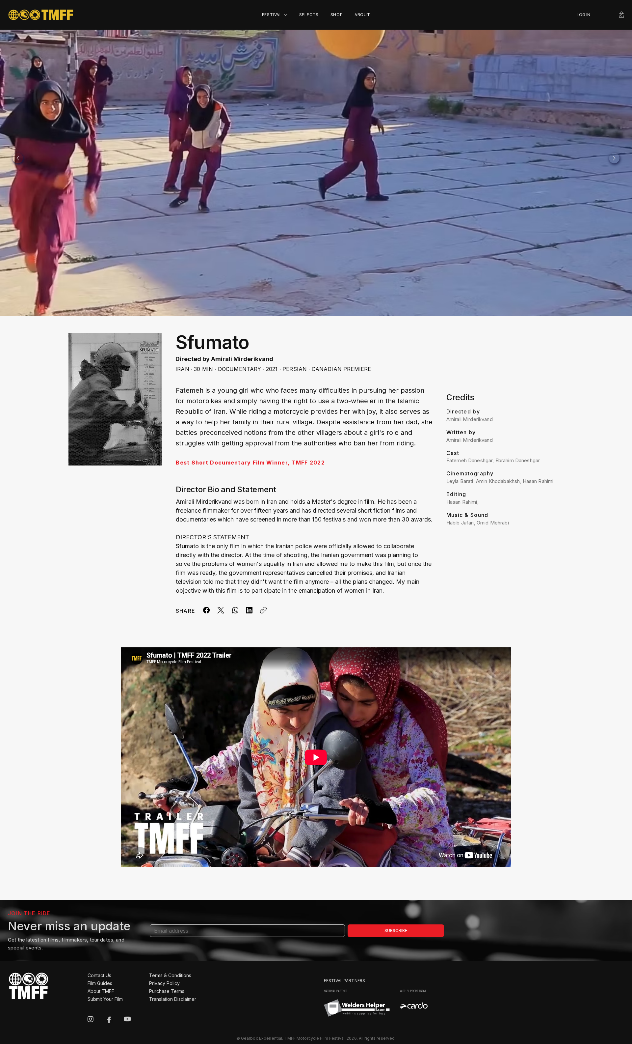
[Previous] (18, 158)
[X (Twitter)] (220, 610)
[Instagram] (90, 1019)
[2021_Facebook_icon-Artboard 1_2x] (109, 1019)
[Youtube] (127, 1019)
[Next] (614, 158)
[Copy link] (263, 610)
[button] (621, 15)
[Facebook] (206, 610)
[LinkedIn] (249, 610)
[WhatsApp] (235, 610)
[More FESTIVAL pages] (285, 14)
